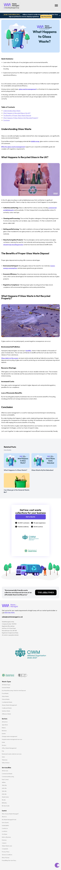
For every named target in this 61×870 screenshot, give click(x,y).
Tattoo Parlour (6, 762)
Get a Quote (30, 517)
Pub (3, 751)
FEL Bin (4, 800)
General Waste (6, 687)
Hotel (3, 742)
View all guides (7, 450)
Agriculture (5, 725)
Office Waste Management (9, 748)
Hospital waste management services (12, 739)
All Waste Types (6, 684)
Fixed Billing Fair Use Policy (9, 860)
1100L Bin (4, 785)
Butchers (4, 730)
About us (4, 816)
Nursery (4, 745)
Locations (4, 831)
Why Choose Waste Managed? (10, 814)
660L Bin (4, 788)
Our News (4, 834)
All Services (5, 770)
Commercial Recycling (8, 776)
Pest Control (5, 779)
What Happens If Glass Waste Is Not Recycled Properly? (20, 118)
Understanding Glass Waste (11, 111)
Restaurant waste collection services (11, 754)
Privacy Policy (5, 851)
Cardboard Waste (7, 708)
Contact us (5, 828)
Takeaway (4, 760)
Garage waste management (9, 736)
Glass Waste (5, 696)
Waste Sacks (5, 797)
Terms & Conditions (7, 854)
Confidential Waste (7, 702)
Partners (4, 840)
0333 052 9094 (9, 613)
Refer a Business (6, 837)
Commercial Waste (7, 773)
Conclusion (6, 120)
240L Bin (4, 794)
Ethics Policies (5, 857)
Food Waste (5, 693)
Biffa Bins (4, 803)
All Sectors (5, 722)
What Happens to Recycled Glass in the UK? (16, 113)
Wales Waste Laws (7, 846)
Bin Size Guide (5, 806)
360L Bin (4, 791)
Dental (3, 733)
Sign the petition (46, 16)
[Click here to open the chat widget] (57, 865)
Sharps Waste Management (9, 705)
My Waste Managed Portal (9, 819)
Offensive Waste (6, 714)
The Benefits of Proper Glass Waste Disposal (17, 115)
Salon (3, 757)
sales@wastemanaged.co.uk (12, 617)
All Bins (4, 782)
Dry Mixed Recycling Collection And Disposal (14, 690)
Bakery (4, 727)
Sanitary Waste (6, 711)
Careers (4, 843)
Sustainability (5, 825)
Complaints (5, 849)
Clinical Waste (5, 699)
